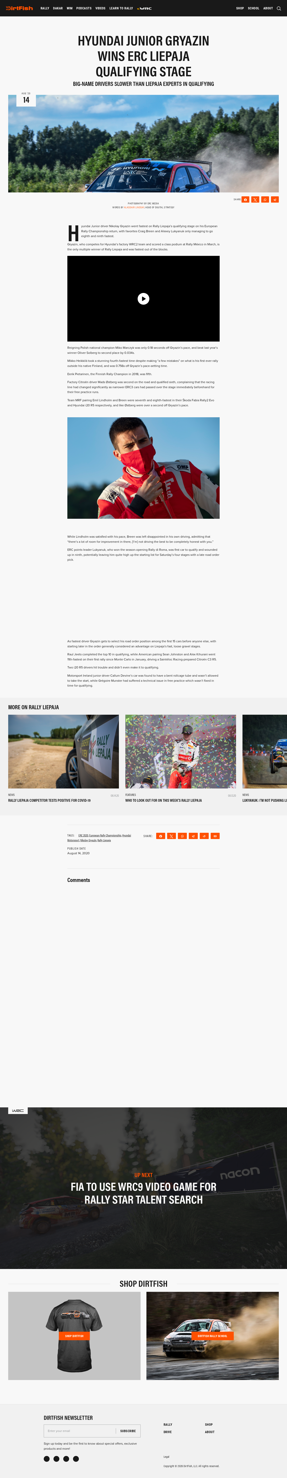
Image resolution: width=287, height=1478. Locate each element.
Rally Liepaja (104, 840)
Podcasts (84, 8)
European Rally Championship (105, 835)
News (11, 794)
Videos (100, 8)
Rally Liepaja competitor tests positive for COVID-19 (49, 800)
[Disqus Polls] (143, 933)
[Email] (215, 836)
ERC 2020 (83, 835)
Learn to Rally (121, 8)
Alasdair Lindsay (134, 207)
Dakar (58, 8)
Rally (45, 8)
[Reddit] (204, 836)
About (268, 8)
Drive (168, 1432)
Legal (166, 1456)
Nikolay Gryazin (88, 840)
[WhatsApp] (265, 199)
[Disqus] (143, 1035)
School (253, 8)
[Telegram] (275, 199)
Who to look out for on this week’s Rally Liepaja (163, 800)
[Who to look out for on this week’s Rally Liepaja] (180, 751)
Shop (240, 8)
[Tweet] (255, 199)
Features (130, 794)
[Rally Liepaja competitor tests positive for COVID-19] (63, 751)
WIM (69, 8)
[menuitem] (45, 8)
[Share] (245, 199)
